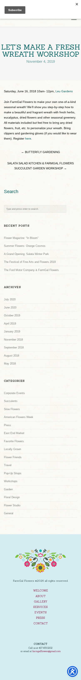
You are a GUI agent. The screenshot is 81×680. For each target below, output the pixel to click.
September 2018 (14, 347)
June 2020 (10, 307)
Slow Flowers (12, 409)
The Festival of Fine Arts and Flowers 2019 (30, 261)
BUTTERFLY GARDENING (40, 152)
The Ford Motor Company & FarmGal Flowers (31, 270)
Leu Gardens (64, 91)
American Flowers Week (18, 417)
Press (7, 425)
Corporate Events (14, 393)
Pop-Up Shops (12, 473)
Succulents (10, 401)
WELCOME (40, 590)
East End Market (14, 433)
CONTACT (40, 623)
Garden (8, 489)
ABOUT (40, 596)
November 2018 (13, 339)
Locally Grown (12, 449)
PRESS (40, 618)
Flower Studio (12, 505)
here (28, 138)
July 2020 (10, 299)
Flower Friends (13, 457)
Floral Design (12, 497)
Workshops (10, 481)
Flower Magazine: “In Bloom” (21, 238)
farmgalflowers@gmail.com (46, 651)
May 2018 (10, 363)
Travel (7, 465)
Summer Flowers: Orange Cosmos (24, 245)
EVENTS (40, 612)
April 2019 (10, 323)
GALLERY (40, 601)
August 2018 (11, 355)
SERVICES (40, 607)
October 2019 (12, 315)
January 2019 (12, 331)
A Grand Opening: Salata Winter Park (26, 254)
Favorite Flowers (14, 441)
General (8, 513)
